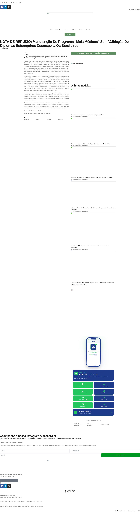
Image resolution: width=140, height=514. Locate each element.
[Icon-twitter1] (5, 480)
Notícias (74, 30)
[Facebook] (2, 7)
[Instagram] (9, 7)
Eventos (81, 30)
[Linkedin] (5, 7)
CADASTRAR (120, 455)
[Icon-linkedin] (9, 480)
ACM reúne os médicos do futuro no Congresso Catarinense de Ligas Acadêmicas (91, 177)
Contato (88, 30)
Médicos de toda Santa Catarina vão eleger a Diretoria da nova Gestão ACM (90, 144)
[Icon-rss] (13, 480)
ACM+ (51, 30)
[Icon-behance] (16, 480)
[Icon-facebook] (2, 480)
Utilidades (58, 30)
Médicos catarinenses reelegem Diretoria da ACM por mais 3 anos (87, 115)
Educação (66, 30)
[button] (29, 119)
